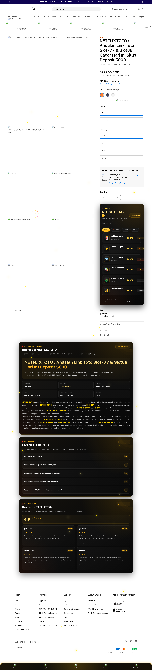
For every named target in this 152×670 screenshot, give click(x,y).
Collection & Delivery (72, 605)
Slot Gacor (106, 120)
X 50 (104, 151)
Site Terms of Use (71, 625)
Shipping (113, 75)
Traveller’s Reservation (48, 625)
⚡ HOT (125, 229)
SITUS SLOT (87, 17)
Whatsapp (106, 668)
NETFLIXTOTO (14, 17)
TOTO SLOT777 (64, 17)
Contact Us (68, 613)
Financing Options (46, 617)
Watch (17, 613)
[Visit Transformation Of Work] (122, 100)
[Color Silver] (113, 95)
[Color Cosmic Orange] (102, 95)
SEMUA (106, 230)
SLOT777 (26, 17)
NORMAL (135, 230)
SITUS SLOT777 (46, 422)
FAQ (65, 617)
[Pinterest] (108, 335)
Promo (15, 668)
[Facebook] (101, 335)
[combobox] (76, 9)
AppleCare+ (43, 601)
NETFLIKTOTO (46, 405)
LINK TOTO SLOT (121, 17)
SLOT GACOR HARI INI (103, 17)
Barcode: (117, 64)
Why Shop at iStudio (96, 609)
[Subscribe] (49, 647)
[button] (14, 17)
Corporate (43, 605)
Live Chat (136, 668)
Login (46, 668)
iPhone (17, 609)
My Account (68, 601)
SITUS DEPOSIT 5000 (53, 419)
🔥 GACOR (115, 229)
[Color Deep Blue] (107, 95)
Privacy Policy (69, 621)
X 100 (104, 143)
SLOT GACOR (37, 17)
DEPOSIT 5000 (50, 17)
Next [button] (143, 2)
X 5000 (105, 135)
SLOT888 (18, 625)
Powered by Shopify (130, 653)
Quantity (103, 192)
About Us (92, 601)
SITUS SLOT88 (64, 422)
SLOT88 (76, 17)
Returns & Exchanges (72, 609)
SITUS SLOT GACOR (104, 422)
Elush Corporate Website (98, 613)
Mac (16, 601)
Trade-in (42, 621)
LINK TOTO (91, 405)
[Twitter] (104, 335)
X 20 (104, 158)
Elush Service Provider (48, 613)
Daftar (76, 668)
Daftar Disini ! (107, 2)
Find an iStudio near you (97, 605)
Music (17, 617)
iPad (16, 605)
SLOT (104, 113)
